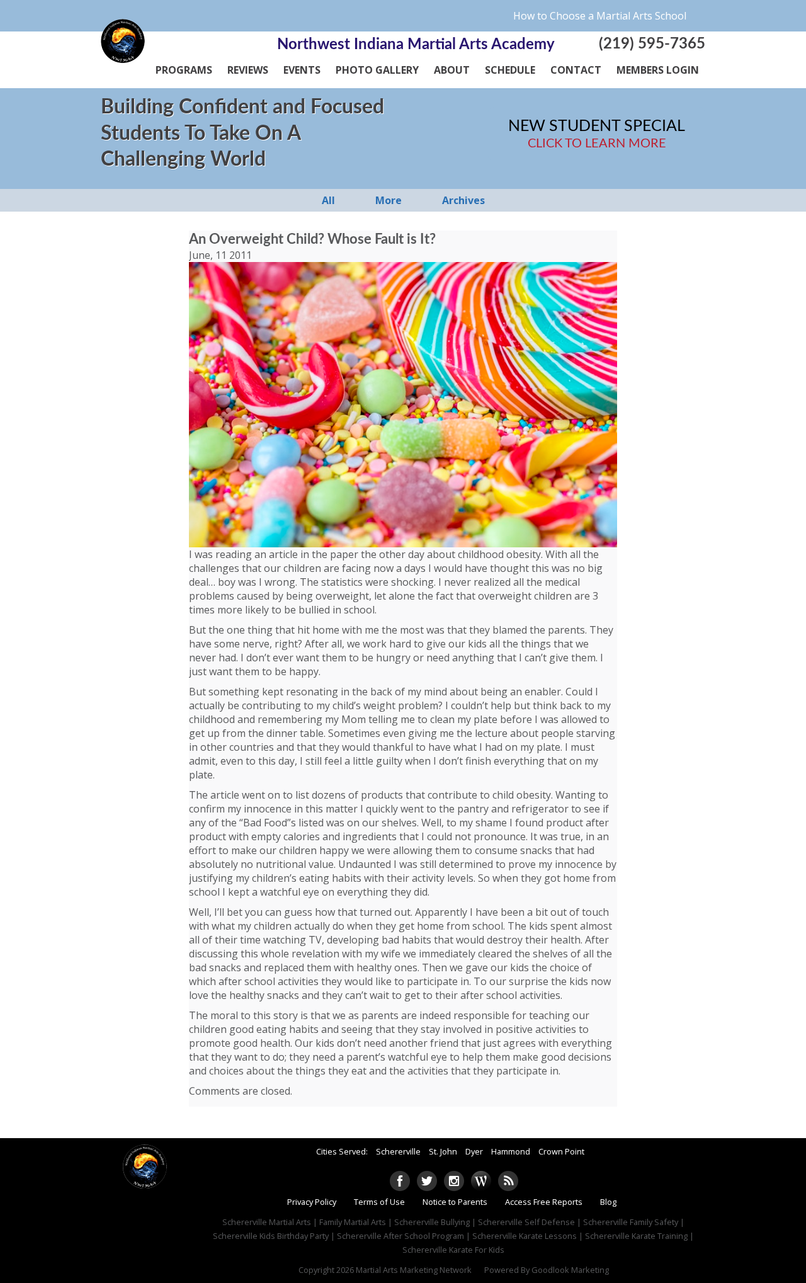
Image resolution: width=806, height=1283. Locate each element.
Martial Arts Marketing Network (414, 1269)
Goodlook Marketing (570, 1269)
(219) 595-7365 (652, 44)
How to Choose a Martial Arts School (599, 16)
